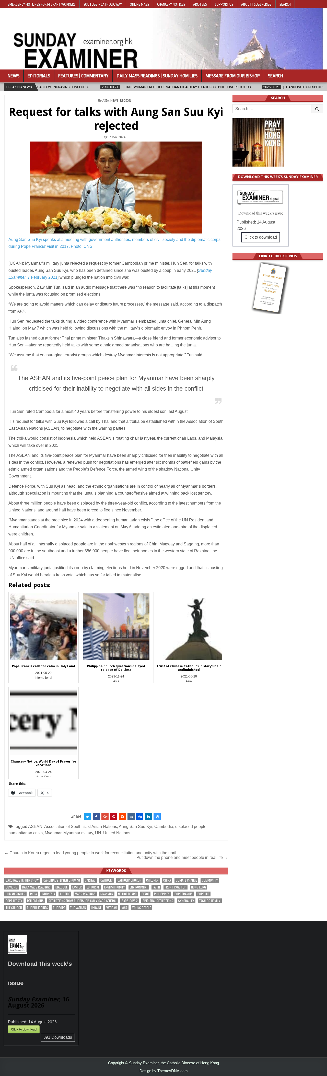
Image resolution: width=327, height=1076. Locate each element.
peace (145, 894)
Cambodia (163, 826)
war (124, 907)
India (33, 894)
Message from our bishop (233, 76)
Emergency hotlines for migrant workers (42, 4)
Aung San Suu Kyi (135, 826)
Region (125, 100)
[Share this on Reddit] (122, 816)
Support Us (224, 4)
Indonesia (48, 894)
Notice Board (127, 894)
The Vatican (78, 907)
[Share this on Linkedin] (148, 816)
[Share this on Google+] (105, 816)
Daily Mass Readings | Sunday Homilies (157, 76)
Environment (139, 887)
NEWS (114, 100)
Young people (141, 907)
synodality (186, 900)
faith (156, 887)
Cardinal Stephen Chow (22, 880)
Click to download (260, 237)
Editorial (93, 887)
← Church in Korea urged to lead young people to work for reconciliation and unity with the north (91, 853)
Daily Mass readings (36, 887)
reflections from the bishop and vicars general (83, 900)
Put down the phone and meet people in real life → (182, 857)
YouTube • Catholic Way (103, 4)
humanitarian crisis (25, 833)
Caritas (90, 880)
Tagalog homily (209, 900)
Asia (105, 100)
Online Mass (139, 4)
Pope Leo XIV (14, 900)
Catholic (106, 880)
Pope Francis (183, 894)
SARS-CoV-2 (130, 900)
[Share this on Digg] (139, 816)
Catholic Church (129, 880)
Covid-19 (11, 887)
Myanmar (53, 833)
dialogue (61, 887)
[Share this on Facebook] (96, 816)
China (167, 880)
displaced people (190, 826)
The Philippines (37, 907)
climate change (186, 880)
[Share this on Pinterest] (113, 816)
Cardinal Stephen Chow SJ (61, 880)
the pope (59, 907)
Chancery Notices (171, 4)
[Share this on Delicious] (157, 816)
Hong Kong (198, 887)
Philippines (162, 894)
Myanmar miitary (78, 833)
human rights (15, 894)
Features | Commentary (83, 76)
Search (285, 4)
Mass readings (85, 894)
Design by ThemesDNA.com (163, 1071)
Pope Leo (203, 894)
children (152, 880)
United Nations (116, 833)
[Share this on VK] (131, 816)
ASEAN (35, 826)
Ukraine (96, 907)
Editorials (39, 76)
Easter (77, 887)
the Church (14, 907)
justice (65, 894)
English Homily (114, 887)
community (210, 880)
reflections (35, 900)
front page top (175, 887)
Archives (200, 4)
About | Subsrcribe (256, 4)
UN (98, 833)
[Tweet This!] (87, 816)
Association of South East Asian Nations (80, 826)
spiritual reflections (158, 900)
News (13, 76)
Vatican (111, 907)
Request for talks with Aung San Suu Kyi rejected (116, 119)
